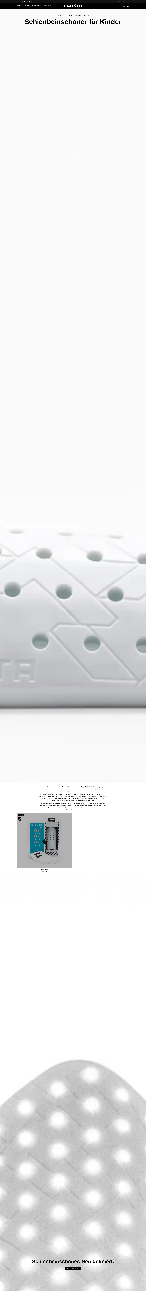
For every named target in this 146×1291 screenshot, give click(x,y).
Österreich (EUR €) (122, 1)
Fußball (26, 5)
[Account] (123, 6)
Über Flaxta (47, 5)
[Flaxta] (73, 5)
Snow (19, 5)
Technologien (36, 5)
